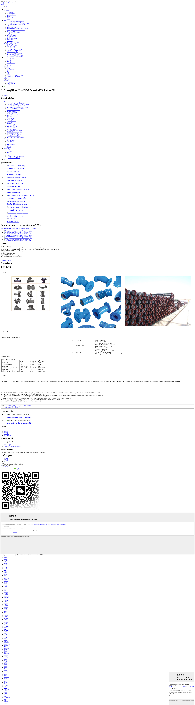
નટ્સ (8, 72)
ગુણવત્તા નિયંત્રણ (11, 15)
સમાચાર (6, 80)
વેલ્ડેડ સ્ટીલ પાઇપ (11, 46)
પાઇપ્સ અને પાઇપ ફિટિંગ (10, 43)
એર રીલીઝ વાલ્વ (11, 31)
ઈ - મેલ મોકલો (4, 466)
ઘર (4, 9)
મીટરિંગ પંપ (9, 64)
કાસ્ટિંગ (5, 78)
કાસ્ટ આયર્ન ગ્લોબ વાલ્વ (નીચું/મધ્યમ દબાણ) (18, 23)
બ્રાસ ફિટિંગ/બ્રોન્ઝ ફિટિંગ (13, 54)
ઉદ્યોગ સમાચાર (11, 83)
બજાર (8, 16)
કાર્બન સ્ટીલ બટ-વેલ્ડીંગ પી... (15, 180)
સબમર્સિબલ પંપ (11, 63)
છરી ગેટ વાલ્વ (10, 34)
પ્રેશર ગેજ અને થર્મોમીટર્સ (13, 76)
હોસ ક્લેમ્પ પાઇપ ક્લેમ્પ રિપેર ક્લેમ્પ (15, 75)
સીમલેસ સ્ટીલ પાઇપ (12, 45)
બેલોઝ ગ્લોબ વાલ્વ (11, 27)
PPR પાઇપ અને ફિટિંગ (12, 52)
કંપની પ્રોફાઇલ (10, 12)
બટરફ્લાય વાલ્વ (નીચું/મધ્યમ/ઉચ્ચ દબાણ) (17, 28)
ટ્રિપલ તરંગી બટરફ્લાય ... (15, 186)
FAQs (8, 19)
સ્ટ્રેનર (8, 26)
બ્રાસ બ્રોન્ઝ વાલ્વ (11, 35)
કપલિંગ (8, 74)
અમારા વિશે (6, 10)
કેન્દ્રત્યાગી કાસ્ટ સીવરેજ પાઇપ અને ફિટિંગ (20, 423)
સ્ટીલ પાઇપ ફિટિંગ (11, 47)
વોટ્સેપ (18, 469)
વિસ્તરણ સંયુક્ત (11, 69)
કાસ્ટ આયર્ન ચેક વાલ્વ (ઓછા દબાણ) (16, 24)
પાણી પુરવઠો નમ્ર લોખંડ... (14, 192)
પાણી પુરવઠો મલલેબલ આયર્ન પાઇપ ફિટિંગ (19, 417)
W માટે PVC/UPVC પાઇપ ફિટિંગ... (17, 198)
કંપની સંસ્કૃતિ (10, 17)
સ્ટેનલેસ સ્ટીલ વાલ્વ (12, 38)
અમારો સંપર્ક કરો (8, 85)
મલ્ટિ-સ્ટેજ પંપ (10, 60)
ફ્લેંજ (8, 68)
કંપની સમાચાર (10, 82)
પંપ (4, 57)
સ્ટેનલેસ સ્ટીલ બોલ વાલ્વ (13, 42)
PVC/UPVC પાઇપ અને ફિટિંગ (14, 50)
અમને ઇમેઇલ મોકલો (6, 260)
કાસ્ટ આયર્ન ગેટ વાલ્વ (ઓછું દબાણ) (16, 21)
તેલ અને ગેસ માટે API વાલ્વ (13, 32)
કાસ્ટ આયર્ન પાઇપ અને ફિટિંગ (14, 49)
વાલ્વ (5, 20)
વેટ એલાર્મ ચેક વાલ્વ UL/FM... (16, 169)
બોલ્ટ (8, 71)
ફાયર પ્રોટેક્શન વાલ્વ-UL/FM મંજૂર (16, 30)
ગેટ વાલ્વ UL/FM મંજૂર (14, 174)
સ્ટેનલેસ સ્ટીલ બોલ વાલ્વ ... (15, 210)
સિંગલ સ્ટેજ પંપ (10, 58)
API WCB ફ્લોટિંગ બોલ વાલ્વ (12, 407)
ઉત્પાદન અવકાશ (11, 13)
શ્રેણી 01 (6, 95)
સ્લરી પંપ (9, 61)
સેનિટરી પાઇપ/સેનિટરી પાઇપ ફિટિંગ (15, 56)
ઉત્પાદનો (6, 431)
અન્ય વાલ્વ (9, 41)
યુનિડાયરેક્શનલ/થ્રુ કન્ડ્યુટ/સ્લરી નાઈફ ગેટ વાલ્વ (18, 405)
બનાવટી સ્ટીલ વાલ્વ (12, 37)
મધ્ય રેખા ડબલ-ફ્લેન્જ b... (15, 216)
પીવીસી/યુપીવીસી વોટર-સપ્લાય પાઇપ (17, 204)
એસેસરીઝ (6, 67)
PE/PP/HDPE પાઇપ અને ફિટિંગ (14, 53)
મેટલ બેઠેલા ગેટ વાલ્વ (13, 222)
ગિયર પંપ (9, 65)
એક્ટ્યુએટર (10, 39)
